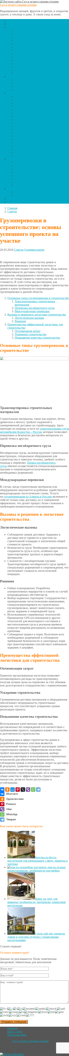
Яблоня (19, 89)
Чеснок (19, 33)
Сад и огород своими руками (18, 4)
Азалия (19, 96)
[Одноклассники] (7, 789)
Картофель (21, 60)
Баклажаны (22, 30)
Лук (17, 63)
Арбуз (18, 162)
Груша (19, 83)
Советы (19, 249)
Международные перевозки (32, 311)
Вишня (19, 79)
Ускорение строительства (30, 334)
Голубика (20, 169)
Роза (17, 155)
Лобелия (20, 126)
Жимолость (22, 175)
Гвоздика (20, 106)
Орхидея (20, 152)
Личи (18, 86)
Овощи (11, 27)
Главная (12, 20)
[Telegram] (38, 789)
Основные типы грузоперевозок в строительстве (38, 298)
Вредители (14, 23)
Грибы (19, 47)
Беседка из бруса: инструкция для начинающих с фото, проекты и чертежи (37, 861)
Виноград (21, 165)
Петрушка (21, 195)
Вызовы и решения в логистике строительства (36, 314)
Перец (19, 73)
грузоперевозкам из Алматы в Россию (28, 496)
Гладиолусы (22, 112)
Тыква (19, 40)
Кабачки (20, 53)
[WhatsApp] (33, 789)
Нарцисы (20, 129)
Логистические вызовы (29, 317)
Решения (20, 321)
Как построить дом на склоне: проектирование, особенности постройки (36, 869)
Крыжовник (22, 182)
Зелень (11, 188)
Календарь (14, 201)
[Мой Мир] (12, 789)
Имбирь (20, 50)
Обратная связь (16, 1034)
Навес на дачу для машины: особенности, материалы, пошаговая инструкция (36, 902)
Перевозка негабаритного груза (34, 308)
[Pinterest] (17, 789)
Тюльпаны (21, 145)
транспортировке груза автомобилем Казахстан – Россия (34, 430)
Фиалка (19, 139)
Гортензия (21, 119)
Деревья (12, 76)
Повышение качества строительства (37, 337)
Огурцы (20, 70)
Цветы (11, 93)
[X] (23, 789)
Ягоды (11, 159)
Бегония (20, 103)
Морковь (20, 66)
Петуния (20, 149)
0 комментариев (34, 249)
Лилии (19, 122)
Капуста (20, 56)
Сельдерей (21, 37)
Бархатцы (21, 99)
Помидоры (21, 43)
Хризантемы (23, 136)
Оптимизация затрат (27, 331)
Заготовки (13, 198)
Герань (19, 109)
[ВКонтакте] (2, 789)
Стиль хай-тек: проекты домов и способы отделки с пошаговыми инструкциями (36, 937)
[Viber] (28, 789)
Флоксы (20, 116)
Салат (18, 192)
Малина (20, 185)
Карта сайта (14, 1031)
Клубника (21, 178)
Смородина (22, 172)
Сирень (19, 142)
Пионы (19, 132)
